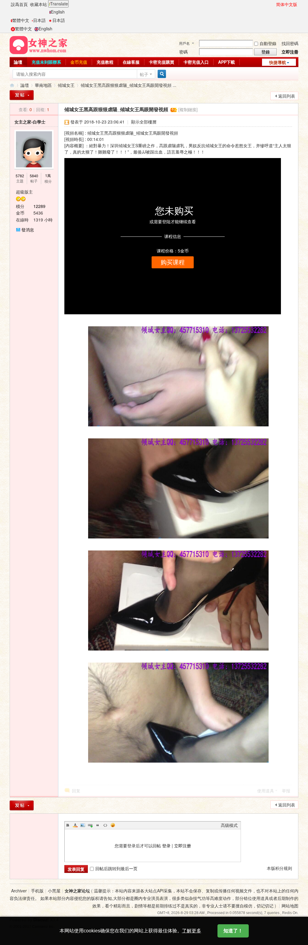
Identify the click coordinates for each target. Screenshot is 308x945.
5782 (20, 175)
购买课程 (173, 262)
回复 (76, 791)
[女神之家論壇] (38, 44)
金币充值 (78, 62)
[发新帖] (22, 805)
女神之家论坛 (77, 891)
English (58, 12)
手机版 (37, 891)
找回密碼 (290, 43)
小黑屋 (54, 891)
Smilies (113, 825)
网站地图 (290, 906)
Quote (98, 825)
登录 (166, 846)
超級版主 (24, 192)
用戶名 (184, 43)
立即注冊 (290, 52)
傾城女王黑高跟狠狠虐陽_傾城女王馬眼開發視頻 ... (128, 85)
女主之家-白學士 (29, 122)
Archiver (19, 891)
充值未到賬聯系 (46, 62)
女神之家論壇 (12, 85)
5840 (34, 175)
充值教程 (105, 62)
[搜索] (161, 74)
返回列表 (286, 96)
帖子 (144, 74)
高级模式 (229, 825)
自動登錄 (268, 43)
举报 (286, 791)
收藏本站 (38, 4)
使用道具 (265, 791)
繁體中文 (20, 20)
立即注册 (182, 846)
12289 (39, 206)
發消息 (27, 230)
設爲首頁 (19, 4)
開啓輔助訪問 (273, 4)
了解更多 (191, 930)
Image (83, 825)
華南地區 (43, 85)
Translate (59, 4)
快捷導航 (277, 62)
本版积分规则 (279, 868)
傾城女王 (66, 85)
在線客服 (131, 62)
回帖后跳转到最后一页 (116, 868)
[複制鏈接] (188, 109)
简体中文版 (286, 4)
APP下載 (226, 62)
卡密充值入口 (196, 62)
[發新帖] (22, 95)
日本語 (39, 20)
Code (105, 825)
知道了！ (233, 930)
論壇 (18, 62)
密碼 (183, 52)
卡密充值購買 (161, 62)
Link (90, 825)
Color (75, 825)
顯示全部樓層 (143, 122)
